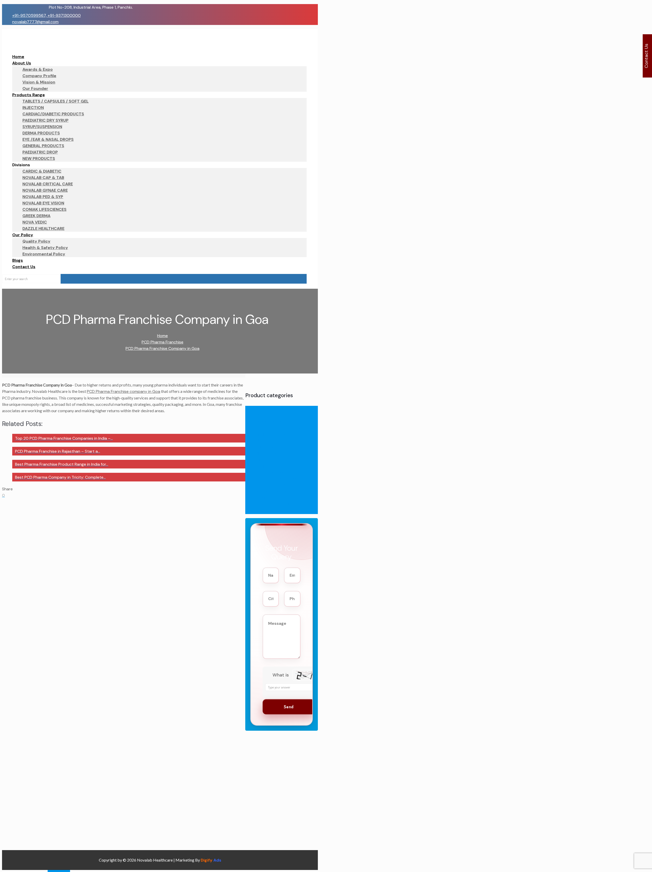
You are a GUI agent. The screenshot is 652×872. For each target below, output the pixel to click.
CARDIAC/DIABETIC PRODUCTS (284, 409)
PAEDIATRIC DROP (272, 472)
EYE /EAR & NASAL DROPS (279, 428)
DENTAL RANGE (269, 415)
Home (162, 335)
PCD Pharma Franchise (162, 342)
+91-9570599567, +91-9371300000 (46, 15)
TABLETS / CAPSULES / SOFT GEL (286, 504)
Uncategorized (269, 511)
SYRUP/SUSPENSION (273, 498)
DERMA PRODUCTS (273, 421)
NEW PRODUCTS (270, 453)
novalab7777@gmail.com (35, 21)
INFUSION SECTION (272, 441)
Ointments (265, 460)
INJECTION (265, 447)
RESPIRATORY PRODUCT (277, 491)
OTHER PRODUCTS (272, 466)
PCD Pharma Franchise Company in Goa (162, 348)
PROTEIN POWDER (272, 485)
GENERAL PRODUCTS (275, 434)
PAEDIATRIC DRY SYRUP (276, 479)
